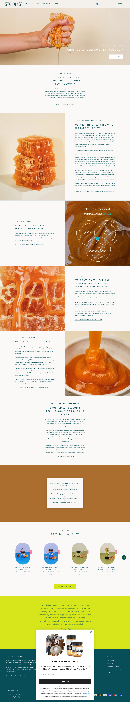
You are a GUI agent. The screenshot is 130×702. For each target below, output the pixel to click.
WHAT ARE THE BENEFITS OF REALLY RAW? (88, 319)
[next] (124, 557)
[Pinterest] (15, 676)
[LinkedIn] (24, 676)
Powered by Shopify (14, 697)
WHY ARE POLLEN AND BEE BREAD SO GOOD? (29, 244)
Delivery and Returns (113, 667)
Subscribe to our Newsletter (115, 670)
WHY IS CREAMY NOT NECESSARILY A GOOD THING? (31, 388)
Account (104, 4)
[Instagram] (11, 676)
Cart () (121, 4)
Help (56, 4)
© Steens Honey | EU (15, 694)
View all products (65, 586)
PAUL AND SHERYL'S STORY (65, 456)
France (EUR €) (13, 690)
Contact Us (110, 663)
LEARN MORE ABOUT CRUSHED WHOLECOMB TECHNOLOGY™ (94, 192)
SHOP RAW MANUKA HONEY (65, 104)
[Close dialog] (91, 632)
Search (112, 4)
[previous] (6, 557)
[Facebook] (7, 676)
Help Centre (110, 660)
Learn (36, 4)
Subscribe (65, 681)
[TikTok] (20, 676)
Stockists (109, 673)
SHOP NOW (116, 56)
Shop (28, 4)
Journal (46, 4)
